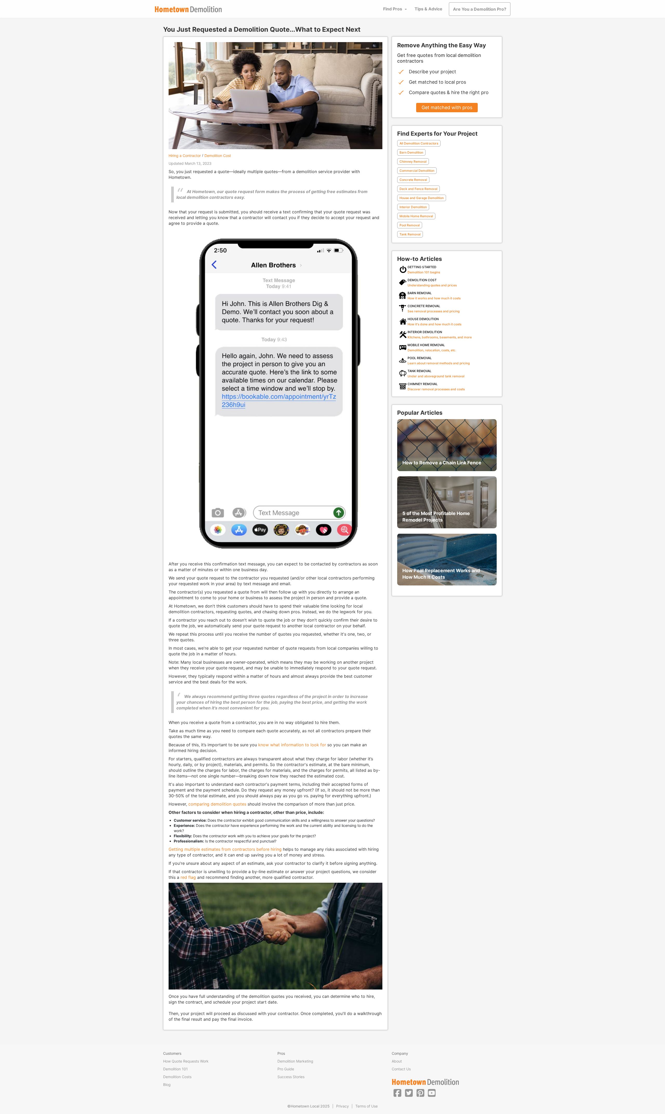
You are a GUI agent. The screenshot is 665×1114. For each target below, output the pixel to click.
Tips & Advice (428, 8)
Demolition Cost (217, 155)
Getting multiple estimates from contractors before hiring (225, 849)
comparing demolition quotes (217, 804)
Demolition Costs (177, 1077)
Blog (167, 1084)
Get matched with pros (447, 107)
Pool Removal (410, 225)
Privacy (342, 1106)
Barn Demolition (411, 152)
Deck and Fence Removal (418, 189)
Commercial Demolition (417, 171)
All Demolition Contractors (419, 143)
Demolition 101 (175, 1069)
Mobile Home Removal (416, 216)
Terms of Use (366, 1106)
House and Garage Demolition (422, 198)
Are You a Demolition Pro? (479, 9)
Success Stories (290, 1077)
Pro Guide (285, 1069)
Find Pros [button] (392, 8)
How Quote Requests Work (186, 1061)
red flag (188, 877)
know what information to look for (292, 744)
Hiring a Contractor (185, 155)
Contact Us (401, 1069)
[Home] (188, 9)
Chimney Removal (413, 161)
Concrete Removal (413, 180)
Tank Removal (410, 234)
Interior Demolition (413, 207)
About (397, 1061)
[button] (397, 1092)
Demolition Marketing (295, 1061)
